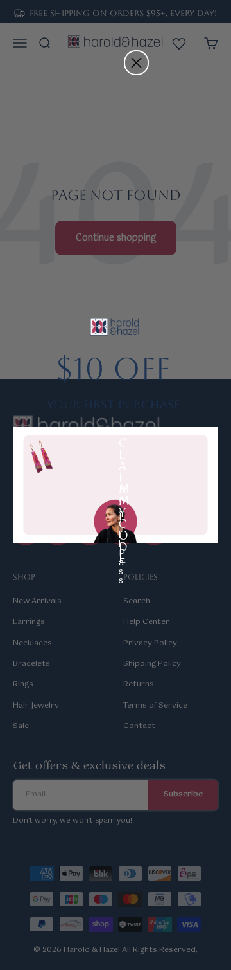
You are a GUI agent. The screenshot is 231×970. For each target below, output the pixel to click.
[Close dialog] (136, 62)
